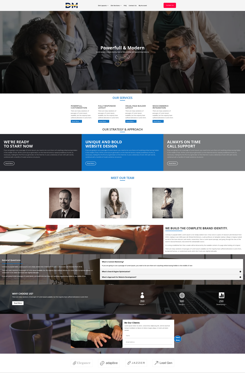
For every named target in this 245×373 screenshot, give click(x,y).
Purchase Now (122, 57)
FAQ (125, 5)
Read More (76, 121)
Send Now (178, 338)
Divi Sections (115, 5)
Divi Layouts (102, 5)
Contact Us (133, 5)
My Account (143, 5)
